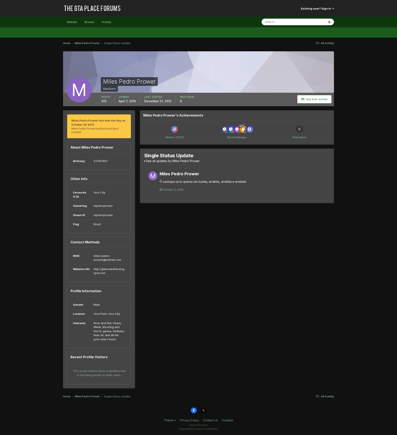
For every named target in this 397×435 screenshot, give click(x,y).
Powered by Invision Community (198, 428)
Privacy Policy (189, 420)
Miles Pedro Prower (179, 173)
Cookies (227, 420)
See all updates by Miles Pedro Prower (172, 161)
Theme (169, 420)
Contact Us (210, 420)
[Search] (329, 22)
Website (72, 22)
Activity (106, 22)
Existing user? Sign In (316, 8)
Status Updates (309, 21)
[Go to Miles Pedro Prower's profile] (152, 175)
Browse (89, 22)
